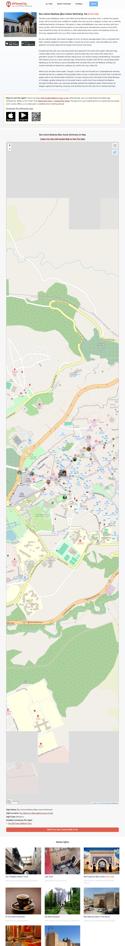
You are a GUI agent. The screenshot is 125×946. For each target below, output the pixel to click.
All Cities (49, 4)
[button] (62, 473)
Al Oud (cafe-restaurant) (15, 916)
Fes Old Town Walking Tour (19, 823)
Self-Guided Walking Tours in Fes (55, 98)
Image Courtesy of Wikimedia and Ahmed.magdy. (54, 90)
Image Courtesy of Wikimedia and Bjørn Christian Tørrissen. (99, 881)
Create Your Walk (64, 4)
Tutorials (79, 4)
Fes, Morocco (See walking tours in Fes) (36, 813)
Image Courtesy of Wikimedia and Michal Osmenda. (21, 880)
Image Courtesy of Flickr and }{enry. (56, 880)
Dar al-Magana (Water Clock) (16, 876)
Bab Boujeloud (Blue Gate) (94, 876)
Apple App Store (45, 101)
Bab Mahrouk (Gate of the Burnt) (97, 916)
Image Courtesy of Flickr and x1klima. (17, 920)
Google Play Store (61, 101)
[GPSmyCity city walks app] (19, 4)
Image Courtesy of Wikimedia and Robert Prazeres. (99, 920)
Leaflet (94, 803)
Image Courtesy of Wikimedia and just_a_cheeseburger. (62, 920)
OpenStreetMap (104, 803)
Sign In (93, 4)
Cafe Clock (49, 876)
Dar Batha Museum (52, 916)
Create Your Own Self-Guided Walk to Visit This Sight (62, 139)
